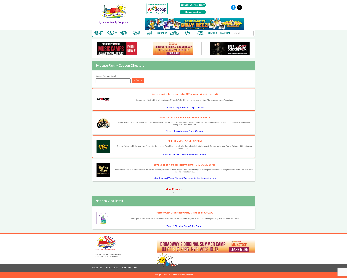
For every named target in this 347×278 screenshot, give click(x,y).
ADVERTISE (97, 268)
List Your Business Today (193, 5)
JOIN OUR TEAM (129, 268)
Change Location (193, 12)
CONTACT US (112, 268)
